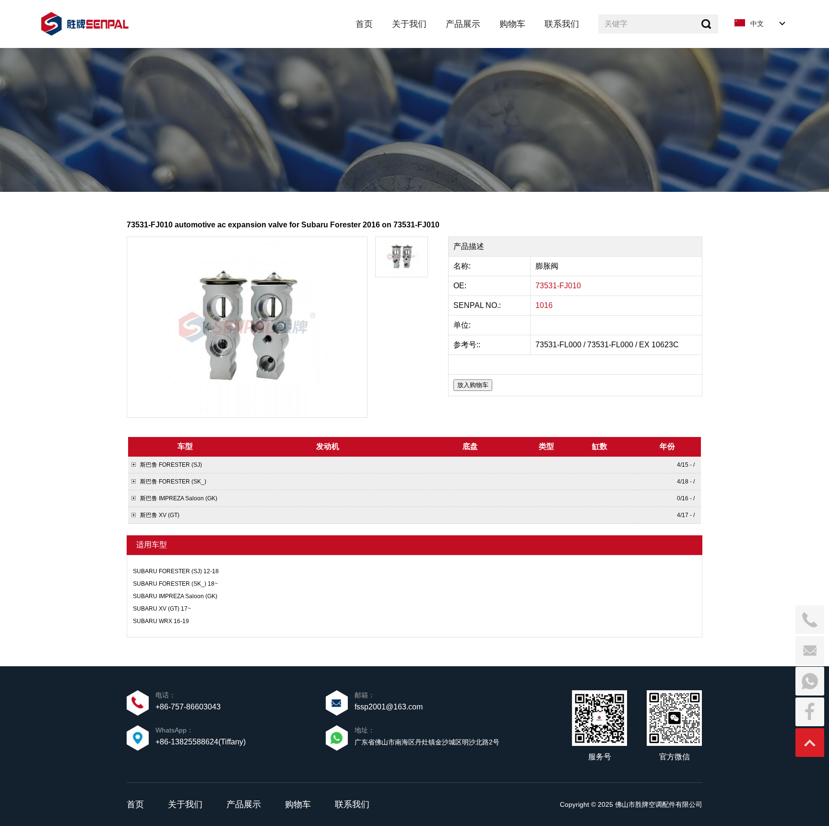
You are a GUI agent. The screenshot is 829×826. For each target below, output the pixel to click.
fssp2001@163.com (389, 707)
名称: (463, 266)
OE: (460, 286)
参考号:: (467, 345)
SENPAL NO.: (477, 305)
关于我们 (185, 804)
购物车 (298, 804)
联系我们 (352, 804)
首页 (135, 804)
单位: (463, 325)
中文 (757, 23)
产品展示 (243, 804)
